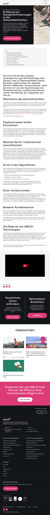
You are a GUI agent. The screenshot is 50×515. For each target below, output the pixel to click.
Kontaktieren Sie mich (12, 38)
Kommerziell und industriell (8, 453)
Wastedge (5, 451)
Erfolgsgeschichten (7, 469)
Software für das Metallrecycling (9, 442)
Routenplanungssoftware (31, 458)
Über (4, 466)
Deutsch (45, 1)
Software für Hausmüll (7, 449)
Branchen (5, 471)
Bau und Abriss (6, 456)
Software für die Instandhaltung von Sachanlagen (36, 445)
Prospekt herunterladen (37, 315)
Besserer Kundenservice (12, 62)
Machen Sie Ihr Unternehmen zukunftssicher (17, 57)
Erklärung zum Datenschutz (8, 506)
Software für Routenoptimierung (32, 449)
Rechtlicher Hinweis (21, 506)
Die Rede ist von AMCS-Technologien (15, 64)
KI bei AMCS (5, 464)
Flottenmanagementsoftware (32, 456)
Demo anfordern (13, 317)
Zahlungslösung (29, 447)
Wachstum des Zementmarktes (14, 53)
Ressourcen (5, 473)
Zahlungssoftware (6, 447)
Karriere (4, 475)
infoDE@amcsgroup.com (33, 431)
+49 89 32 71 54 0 (32, 429)
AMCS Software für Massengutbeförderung (35, 453)
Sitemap (29, 506)
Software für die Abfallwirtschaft (9, 440)
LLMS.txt (35, 506)
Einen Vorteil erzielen (11, 60)
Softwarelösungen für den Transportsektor (34, 440)
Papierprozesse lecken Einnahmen (15, 55)
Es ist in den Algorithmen (12, 58)
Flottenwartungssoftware (31, 442)
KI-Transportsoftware (30, 451)
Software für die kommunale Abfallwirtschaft (12, 445)
